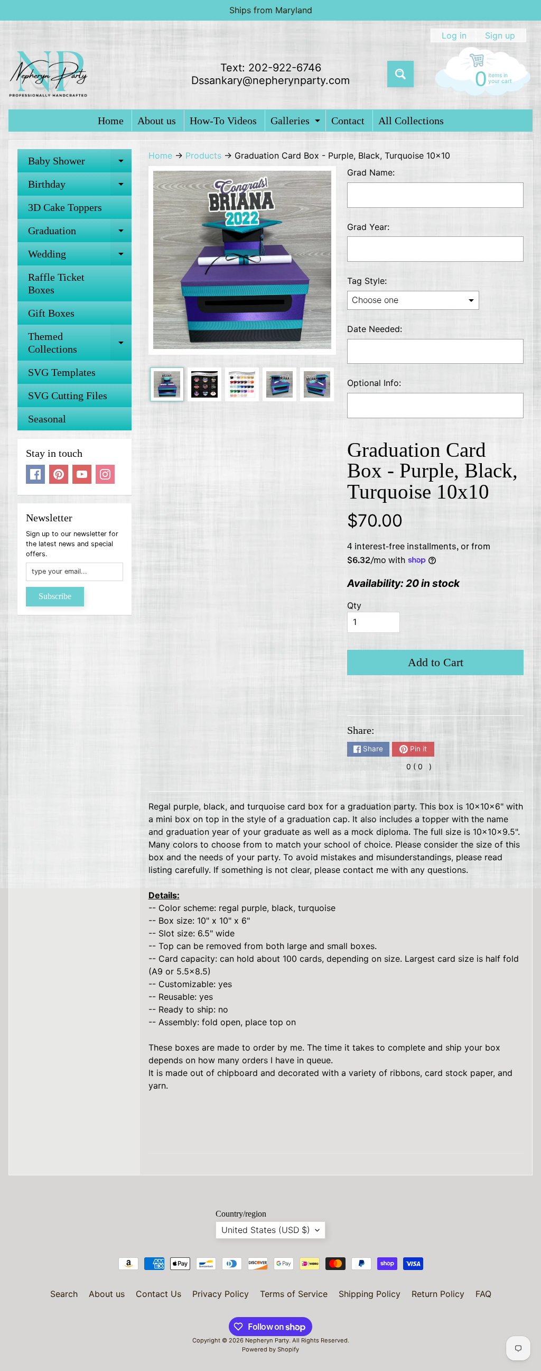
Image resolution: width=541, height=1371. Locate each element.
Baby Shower (80, 163)
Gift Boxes (51, 313)
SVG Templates (62, 372)
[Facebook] (35, 474)
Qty (354, 605)
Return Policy (438, 1294)
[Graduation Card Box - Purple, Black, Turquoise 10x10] (167, 384)
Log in (454, 35)
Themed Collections (80, 343)
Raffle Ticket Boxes (56, 283)
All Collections (411, 120)
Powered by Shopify (270, 1349)
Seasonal (47, 419)
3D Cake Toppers (65, 207)
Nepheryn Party (267, 1340)
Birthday (80, 187)
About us (156, 120)
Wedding (80, 256)
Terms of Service (294, 1294)
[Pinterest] (58, 474)
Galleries (296, 123)
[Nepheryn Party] (48, 74)
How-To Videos (223, 120)
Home (111, 120)
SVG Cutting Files (67, 395)
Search (64, 1294)
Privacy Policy (220, 1294)
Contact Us (158, 1294)
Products (203, 155)
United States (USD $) (265, 1230)
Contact (348, 120)
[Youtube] (81, 474)
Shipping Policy (369, 1294)
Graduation (80, 233)
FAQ (483, 1294)
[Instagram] (105, 474)
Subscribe (55, 596)
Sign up (500, 35)
